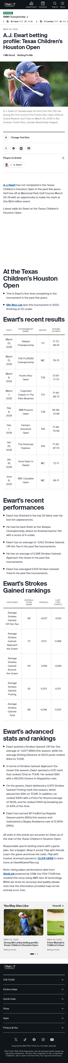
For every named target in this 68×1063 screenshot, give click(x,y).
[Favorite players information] (63, 158)
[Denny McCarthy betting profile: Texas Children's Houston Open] (23, 922)
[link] (10, 5)
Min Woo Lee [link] (14, 305)
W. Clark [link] (15, 21)
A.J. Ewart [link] (9, 185)
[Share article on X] (6, 148)
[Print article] (21, 148)
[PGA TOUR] (10, 967)
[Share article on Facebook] (13, 148)
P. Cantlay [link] (49, 21)
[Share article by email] (29, 148)
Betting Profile (10, 950)
